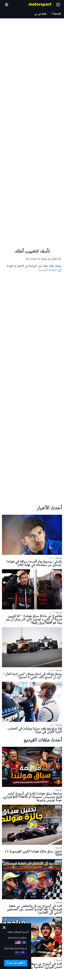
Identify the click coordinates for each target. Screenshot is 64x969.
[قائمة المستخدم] (6, 4)
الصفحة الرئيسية (48, 270)
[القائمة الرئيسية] (58, 4)
